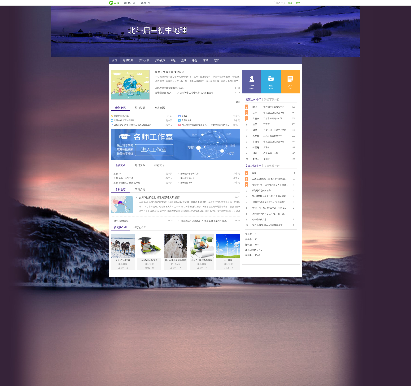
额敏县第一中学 (270, 153)
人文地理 (228, 260)
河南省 (266, 147)
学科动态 (120, 189)
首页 (114, 60)
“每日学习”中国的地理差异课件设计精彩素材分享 (274, 225)
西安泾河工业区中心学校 (274, 130)
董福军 (256, 159)
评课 (205, 60)
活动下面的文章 (126, 178)
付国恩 (256, 147)
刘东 (255, 153)
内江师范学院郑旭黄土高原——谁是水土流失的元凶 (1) (207, 125)
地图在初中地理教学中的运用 (169, 88)
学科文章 (144, 60)
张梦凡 (236, 116)
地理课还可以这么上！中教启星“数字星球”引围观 (204, 221)
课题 (194, 60)
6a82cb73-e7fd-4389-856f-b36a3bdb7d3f (132, 125)
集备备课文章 (192, 173)
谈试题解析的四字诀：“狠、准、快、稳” (270, 213)
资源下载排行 (272, 99)
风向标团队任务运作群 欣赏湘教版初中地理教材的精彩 (277, 196)
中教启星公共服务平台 (273, 107)
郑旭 (235, 125)
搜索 (278, 2)
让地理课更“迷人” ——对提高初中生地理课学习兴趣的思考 (184, 92)
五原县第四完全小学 (272, 118)
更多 (238, 101)
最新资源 (120, 107)
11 (120, 173)
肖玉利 (256, 118)
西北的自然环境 (121, 116)
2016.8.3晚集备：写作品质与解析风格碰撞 (271, 179)
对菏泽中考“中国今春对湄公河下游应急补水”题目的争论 (277, 185)
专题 (173, 60)
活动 (183, 60)
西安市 (266, 124)
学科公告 (140, 189)
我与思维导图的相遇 (261, 190)
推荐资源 (159, 107)
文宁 (255, 112)
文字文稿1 (186, 120)
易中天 (169, 120)
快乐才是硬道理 (121, 221)
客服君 (256, 141)
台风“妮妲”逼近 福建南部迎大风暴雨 (159, 197)
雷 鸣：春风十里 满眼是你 (169, 72)
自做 (254, 173)
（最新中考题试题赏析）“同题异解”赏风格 (271, 202)
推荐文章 (159, 165)
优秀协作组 (120, 227)
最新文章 (120, 165)
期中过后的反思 (259, 219)
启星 (255, 130)
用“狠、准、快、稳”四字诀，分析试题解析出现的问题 (276, 208)
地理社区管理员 (256, 107)
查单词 (189, 182)
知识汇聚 (128, 60)
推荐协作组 (140, 227)
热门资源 (140, 107)
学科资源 (160, 60)
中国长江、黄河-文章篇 (129, 182)
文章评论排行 (253, 165)
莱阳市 (266, 159)
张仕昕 (169, 116)
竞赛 (216, 60)
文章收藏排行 (272, 165)
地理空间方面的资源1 (124, 120)
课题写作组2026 (122, 260)
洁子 (255, 124)
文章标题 (190, 178)
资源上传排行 (253, 99)
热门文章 (140, 165)
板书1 (184, 116)
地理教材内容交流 (149, 260)
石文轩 (256, 136)
